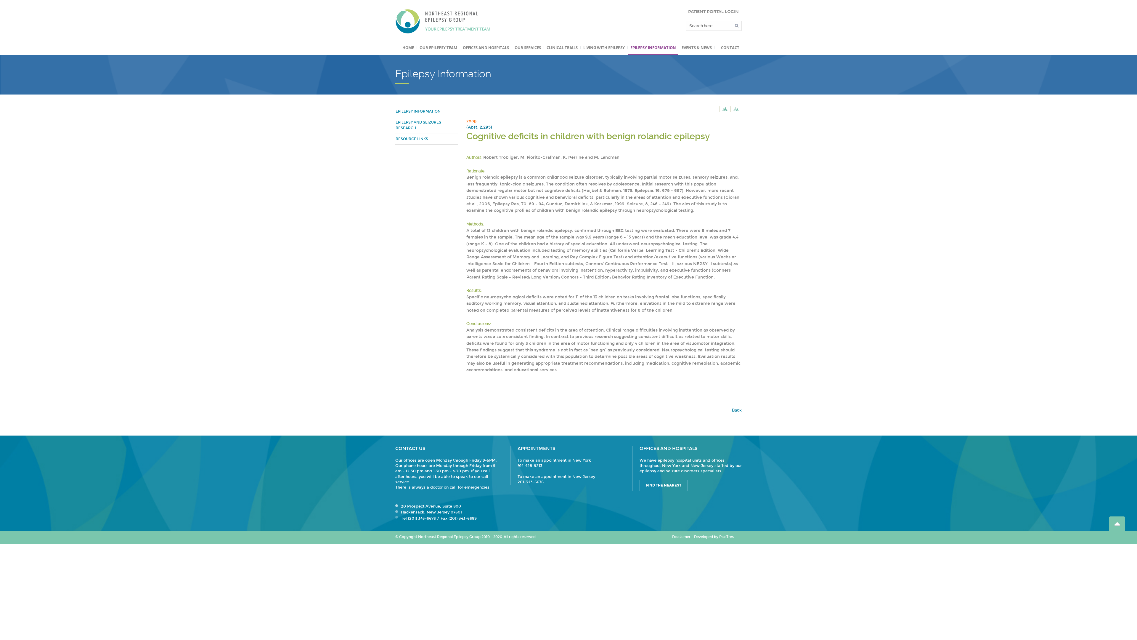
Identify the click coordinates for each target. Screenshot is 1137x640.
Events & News (697, 47)
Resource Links (412, 139)
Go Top (1117, 523)
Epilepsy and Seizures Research (418, 125)
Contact (730, 47)
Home (408, 47)
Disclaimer (681, 537)
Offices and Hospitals (486, 47)
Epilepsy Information (653, 47)
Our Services (528, 47)
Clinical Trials (562, 47)
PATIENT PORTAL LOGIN (713, 11)
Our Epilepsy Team (438, 47)
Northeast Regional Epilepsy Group (443, 21)
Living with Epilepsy (604, 47)
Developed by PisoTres (714, 537)
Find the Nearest (663, 485)
